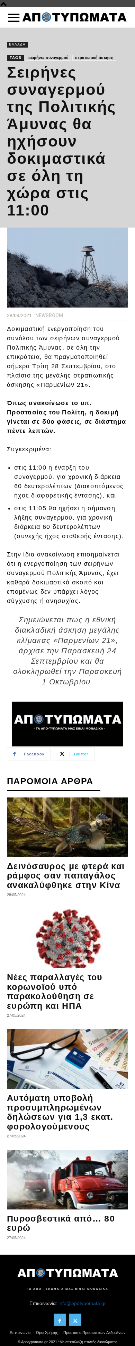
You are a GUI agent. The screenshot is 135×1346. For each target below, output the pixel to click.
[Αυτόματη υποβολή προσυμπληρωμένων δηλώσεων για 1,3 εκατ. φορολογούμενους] (67, 1059)
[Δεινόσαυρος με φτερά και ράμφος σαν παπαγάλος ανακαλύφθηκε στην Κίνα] (67, 827)
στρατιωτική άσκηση (94, 58)
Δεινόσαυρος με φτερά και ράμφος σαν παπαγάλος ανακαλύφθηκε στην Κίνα (66, 875)
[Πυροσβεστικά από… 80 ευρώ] (67, 1179)
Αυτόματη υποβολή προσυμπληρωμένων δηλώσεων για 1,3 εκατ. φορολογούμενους (60, 1112)
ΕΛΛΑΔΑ (17, 44)
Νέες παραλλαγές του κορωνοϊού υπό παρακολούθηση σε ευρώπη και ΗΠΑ (55, 991)
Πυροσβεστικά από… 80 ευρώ (61, 1223)
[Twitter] (75, 1320)
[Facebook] (60, 1320)
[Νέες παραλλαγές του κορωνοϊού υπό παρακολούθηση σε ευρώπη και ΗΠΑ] (67, 938)
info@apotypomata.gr (82, 1303)
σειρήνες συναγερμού (48, 58)
